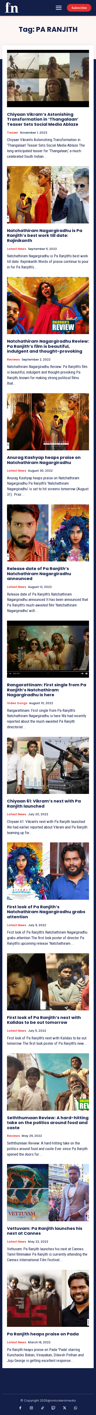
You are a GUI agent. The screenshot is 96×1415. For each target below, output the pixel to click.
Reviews (13, 359)
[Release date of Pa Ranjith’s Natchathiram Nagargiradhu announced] (48, 532)
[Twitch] (53, 1408)
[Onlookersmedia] (12, 7)
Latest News (16, 249)
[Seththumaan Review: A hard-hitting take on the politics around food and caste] (48, 1081)
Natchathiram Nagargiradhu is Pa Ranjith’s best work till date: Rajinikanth (44, 235)
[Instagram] (31, 1408)
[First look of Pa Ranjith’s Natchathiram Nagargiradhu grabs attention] (48, 870)
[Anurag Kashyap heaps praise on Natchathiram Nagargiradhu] (48, 421)
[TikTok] (42, 1408)
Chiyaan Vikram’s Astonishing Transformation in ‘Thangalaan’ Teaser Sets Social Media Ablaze (43, 119)
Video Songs (17, 703)
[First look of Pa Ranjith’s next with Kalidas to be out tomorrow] (48, 981)
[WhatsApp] (75, 1408)
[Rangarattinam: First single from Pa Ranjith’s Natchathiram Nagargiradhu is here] (48, 649)
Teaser (12, 133)
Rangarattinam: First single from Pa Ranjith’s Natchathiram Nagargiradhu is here (46, 690)
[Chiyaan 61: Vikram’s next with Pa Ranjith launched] (48, 765)
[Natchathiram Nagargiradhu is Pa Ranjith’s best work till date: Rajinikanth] (48, 194)
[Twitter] (64, 1408)
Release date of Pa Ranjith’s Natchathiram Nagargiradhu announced (39, 573)
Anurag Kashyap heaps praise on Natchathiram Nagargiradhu (44, 459)
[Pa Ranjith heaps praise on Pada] (48, 1298)
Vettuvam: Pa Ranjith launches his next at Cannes (44, 1230)
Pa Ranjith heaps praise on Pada (43, 1334)
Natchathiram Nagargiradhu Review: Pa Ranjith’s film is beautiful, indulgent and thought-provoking (48, 346)
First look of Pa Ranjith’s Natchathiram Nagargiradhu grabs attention (46, 912)
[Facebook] (20, 1408)
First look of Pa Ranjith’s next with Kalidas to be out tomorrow (44, 1020)
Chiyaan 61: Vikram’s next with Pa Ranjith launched (44, 803)
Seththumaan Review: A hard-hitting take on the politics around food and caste (48, 1123)
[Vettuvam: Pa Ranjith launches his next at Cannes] (48, 1192)
